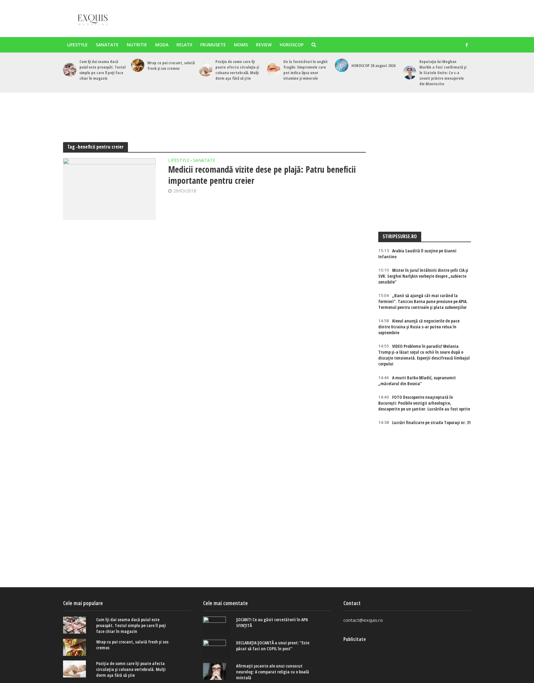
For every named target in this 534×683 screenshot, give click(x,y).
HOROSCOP (291, 45)
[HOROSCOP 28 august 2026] (341, 65)
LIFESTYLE (77, 45)
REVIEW (264, 45)
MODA (161, 45)
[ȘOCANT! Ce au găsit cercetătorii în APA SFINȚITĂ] (216, 626)
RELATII (184, 45)
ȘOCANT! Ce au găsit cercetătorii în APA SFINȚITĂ (272, 622)
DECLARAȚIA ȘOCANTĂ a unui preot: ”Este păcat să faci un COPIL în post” (272, 645)
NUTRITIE (137, 45)
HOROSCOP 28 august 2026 (373, 65)
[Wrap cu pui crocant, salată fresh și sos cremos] (137, 65)
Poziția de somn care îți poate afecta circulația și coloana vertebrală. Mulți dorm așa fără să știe (237, 70)
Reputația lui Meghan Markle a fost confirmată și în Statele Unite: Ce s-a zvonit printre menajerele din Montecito (442, 72)
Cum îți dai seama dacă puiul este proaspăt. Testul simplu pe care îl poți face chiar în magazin (102, 70)
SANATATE (107, 45)
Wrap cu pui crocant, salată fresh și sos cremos (171, 65)
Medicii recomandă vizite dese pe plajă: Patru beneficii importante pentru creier (262, 175)
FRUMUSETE (213, 45)
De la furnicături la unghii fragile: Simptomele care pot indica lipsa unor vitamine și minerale (305, 70)
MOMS (241, 45)
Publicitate (354, 639)
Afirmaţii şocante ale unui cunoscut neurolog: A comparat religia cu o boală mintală (272, 672)
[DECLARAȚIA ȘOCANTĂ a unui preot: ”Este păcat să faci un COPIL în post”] (216, 649)
